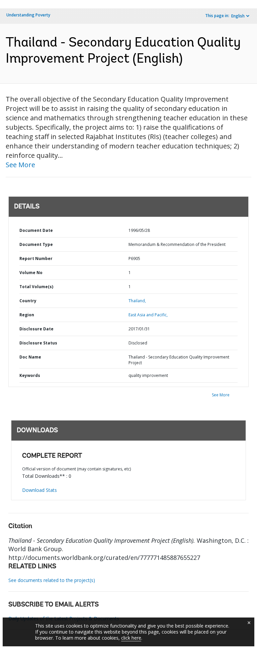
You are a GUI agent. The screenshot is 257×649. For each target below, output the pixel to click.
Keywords (29, 375)
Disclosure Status (38, 343)
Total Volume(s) (36, 286)
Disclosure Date (36, 329)
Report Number (36, 258)
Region (26, 315)
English (238, 16)
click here (131, 638)
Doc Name (30, 357)
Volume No (30, 272)
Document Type (36, 244)
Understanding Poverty (28, 15)
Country (27, 301)
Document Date (36, 230)
